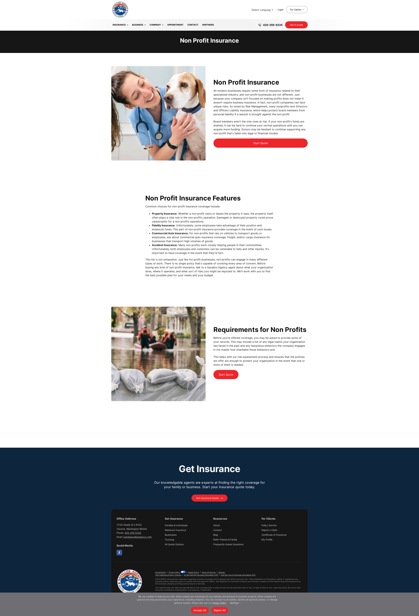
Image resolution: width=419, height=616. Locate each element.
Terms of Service (209, 572)
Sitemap (221, 572)
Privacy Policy (174, 572)
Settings (234, 603)
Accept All (199, 610)
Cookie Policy (193, 572)
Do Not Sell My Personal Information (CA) (201, 575)
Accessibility (160, 572)
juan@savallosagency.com (137, 537)
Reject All (220, 610)
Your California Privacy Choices (168, 575)
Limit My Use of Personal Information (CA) (238, 575)
